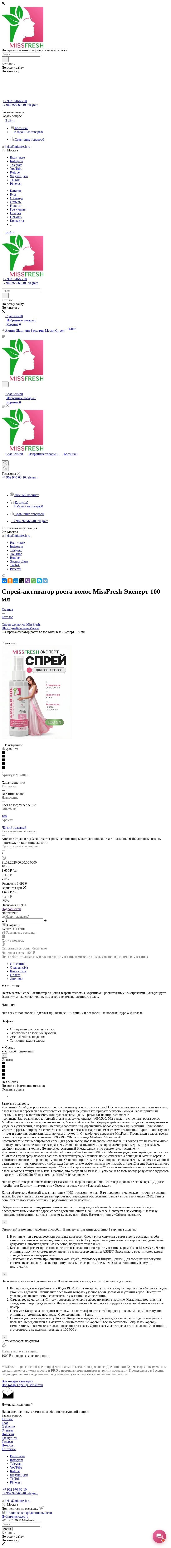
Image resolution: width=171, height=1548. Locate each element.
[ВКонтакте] (4, 580)
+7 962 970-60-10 (15, 101)
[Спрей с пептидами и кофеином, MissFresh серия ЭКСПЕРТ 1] (37, 737)
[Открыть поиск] (5, 384)
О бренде (8, 1426)
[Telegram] (45, 580)
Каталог (7, 1419)
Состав (10, 1047)
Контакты (9, 1449)
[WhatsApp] (33, 580)
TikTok (15, 180)
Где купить (9, 1438)
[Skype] (39, 580)
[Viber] (27, 580)
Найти (7, 1528)
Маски (34, 628)
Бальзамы (22, 628)
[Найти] (5, 59)
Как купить (18, 971)
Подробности (11, 909)
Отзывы (7, 1430)
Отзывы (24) (19, 967)
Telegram (16, 165)
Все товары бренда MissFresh (22, 1385)
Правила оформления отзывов (23, 1085)
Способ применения (19, 1051)
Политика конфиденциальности (29, 1513)
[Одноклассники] (10, 580)
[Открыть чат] (159, 1536)
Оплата (15, 975)
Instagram (16, 161)
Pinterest (15, 183)
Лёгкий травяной (14, 827)
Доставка (16, 978)
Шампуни (9, 628)
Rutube (15, 172)
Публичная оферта (15, 1516)
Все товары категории (17, 1381)
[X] (21, 580)
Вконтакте (17, 157)
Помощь (8, 1445)
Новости (8, 1434)
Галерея (7, 1441)
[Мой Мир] (15, 580)
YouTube (16, 168)
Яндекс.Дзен (19, 176)
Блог (5, 1423)
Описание (17, 963)
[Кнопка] (4, 1055)
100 (4, 816)
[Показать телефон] (5, 468)
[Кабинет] (3, 389)
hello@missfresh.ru (17, 146)
